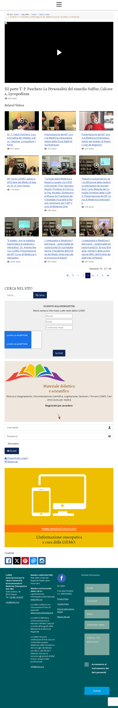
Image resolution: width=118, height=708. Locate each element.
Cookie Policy (63, 604)
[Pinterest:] (25, 560)
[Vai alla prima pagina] (68, 275)
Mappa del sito (63, 617)
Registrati (12, 461)
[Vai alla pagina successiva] (102, 275)
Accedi (13, 450)
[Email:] (33, 560)
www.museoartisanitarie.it (42, 612)
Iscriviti (59, 353)
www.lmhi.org (36, 599)
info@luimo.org (12, 602)
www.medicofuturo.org (59, 528)
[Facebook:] (8, 560)
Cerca (41, 295)
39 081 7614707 (16, 597)
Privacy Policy (62, 599)
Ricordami (13, 443)
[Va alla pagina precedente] (73, 275)
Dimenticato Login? (17, 458)
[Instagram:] (42, 560)
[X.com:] (17, 560)
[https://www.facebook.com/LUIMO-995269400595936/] (61, 577)
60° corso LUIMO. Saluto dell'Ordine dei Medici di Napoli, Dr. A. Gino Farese (21, 182)
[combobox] (19, 295)
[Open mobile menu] (59, 4)
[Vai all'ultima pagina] (108, 275)
